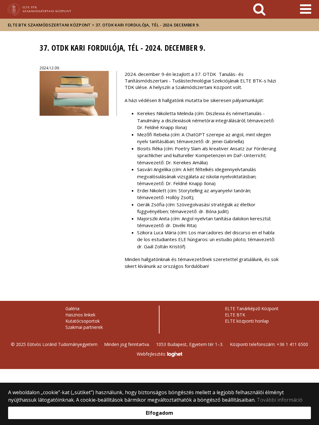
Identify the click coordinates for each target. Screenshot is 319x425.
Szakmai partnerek (84, 327)
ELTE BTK (235, 315)
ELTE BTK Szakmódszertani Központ (49, 25)
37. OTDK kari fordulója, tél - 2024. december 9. (147, 25)
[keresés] (259, 9)
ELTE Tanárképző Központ (252, 308)
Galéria (72, 308)
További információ (279, 399)
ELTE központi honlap (247, 321)
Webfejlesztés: (152, 354)
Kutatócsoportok (82, 321)
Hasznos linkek (80, 315)
